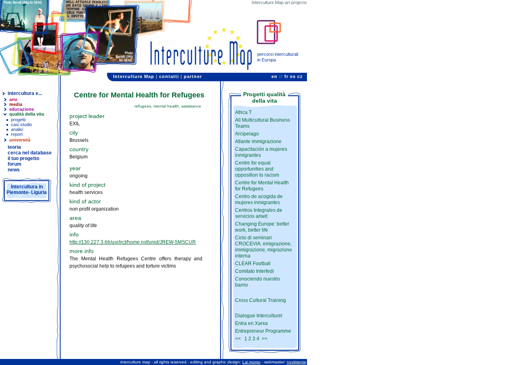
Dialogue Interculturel (258, 316)
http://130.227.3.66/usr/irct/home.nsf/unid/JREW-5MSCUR (132, 242)
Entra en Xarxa (251, 323)
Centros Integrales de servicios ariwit (258, 213)
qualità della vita (26, 114)
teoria (14, 147)
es (293, 76)
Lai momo (251, 362)
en (274, 76)
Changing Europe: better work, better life (262, 227)
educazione (21, 109)
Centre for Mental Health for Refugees (262, 186)
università (19, 139)
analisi (17, 129)
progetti (18, 119)
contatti (169, 76)
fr (286, 76)
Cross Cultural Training (260, 300)
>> (264, 339)
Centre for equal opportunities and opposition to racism (257, 169)
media (15, 104)
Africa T (243, 112)
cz (300, 76)
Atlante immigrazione (258, 141)
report (17, 134)
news (14, 170)
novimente (296, 362)
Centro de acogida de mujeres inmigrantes (259, 199)
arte (13, 99)
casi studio (21, 124)
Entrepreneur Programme (263, 331)
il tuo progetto (23, 158)
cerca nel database (30, 153)
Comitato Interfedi (254, 271)
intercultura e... (25, 93)
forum (14, 164)
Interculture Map (133, 76)
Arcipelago (247, 134)
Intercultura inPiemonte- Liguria (26, 189)
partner (193, 76)
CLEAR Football (253, 263)
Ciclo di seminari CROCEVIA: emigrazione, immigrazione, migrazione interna (263, 247)
